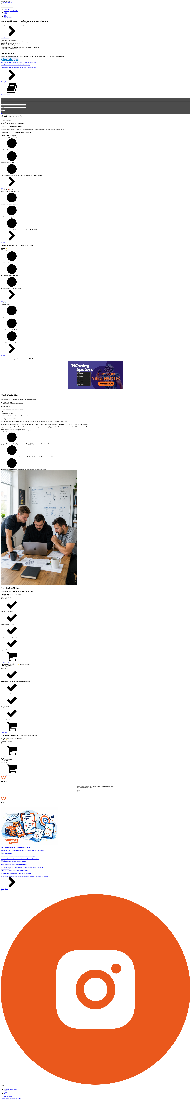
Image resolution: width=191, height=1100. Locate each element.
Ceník (5, 15)
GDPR (19, 1098)
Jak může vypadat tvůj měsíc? (11, 11)
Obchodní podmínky (5, 1098)
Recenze (6, 16)
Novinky (3, 806)
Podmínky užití (14, 1098)
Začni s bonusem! (8, 17)
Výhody (5, 13)
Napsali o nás (7, 9)
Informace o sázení (5, 851)
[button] (95, 32)
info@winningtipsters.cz (6, 2)
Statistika (6, 12)
